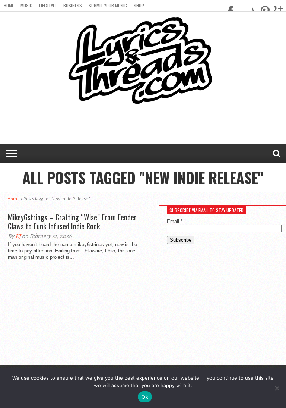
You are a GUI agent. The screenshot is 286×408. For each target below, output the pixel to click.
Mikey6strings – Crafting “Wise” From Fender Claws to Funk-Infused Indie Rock (72, 221)
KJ (18, 236)
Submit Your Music (108, 5)
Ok (145, 397)
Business (72, 5)
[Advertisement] (223, 309)
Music (26, 5)
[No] (276, 388)
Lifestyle (48, 5)
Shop (139, 5)
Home (9, 5)
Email (174, 221)
